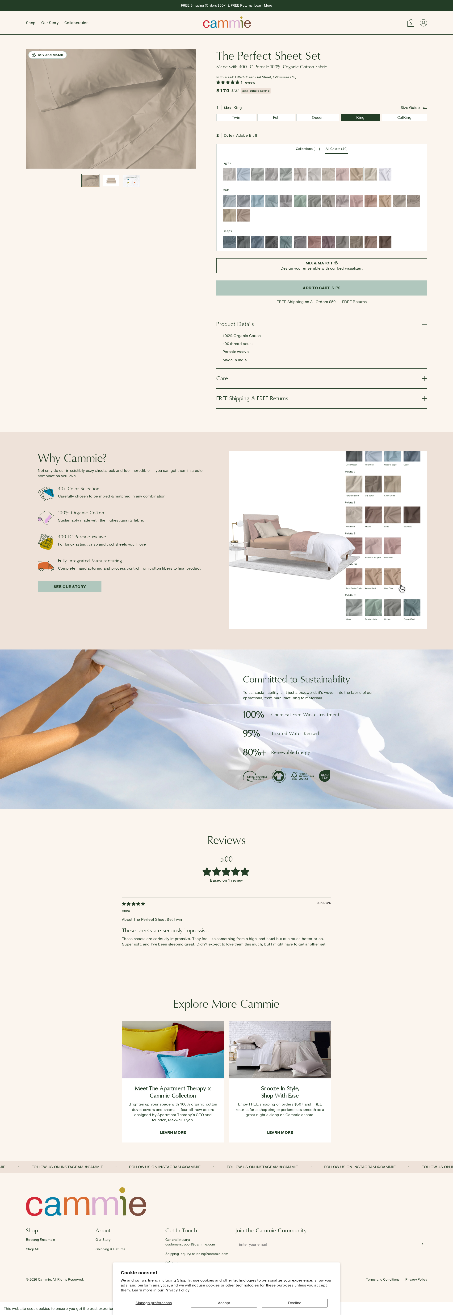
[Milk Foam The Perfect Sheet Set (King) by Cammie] (328, 174)
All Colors (337, 149)
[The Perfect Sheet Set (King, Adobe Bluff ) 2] (111, 180)
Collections (308, 149)
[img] (133, 904)
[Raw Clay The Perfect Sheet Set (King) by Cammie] (385, 201)
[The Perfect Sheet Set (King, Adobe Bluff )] (131, 180)
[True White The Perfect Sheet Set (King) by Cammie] (385, 174)
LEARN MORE (173, 1132)
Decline (294, 1303)
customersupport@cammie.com (190, 1244)
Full (276, 117)
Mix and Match (50, 55)
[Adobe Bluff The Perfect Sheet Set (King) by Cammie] (357, 174)
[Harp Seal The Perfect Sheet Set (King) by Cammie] (258, 174)
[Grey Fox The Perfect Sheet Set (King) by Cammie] (328, 201)
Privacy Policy (176, 1290)
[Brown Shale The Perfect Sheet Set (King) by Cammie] (413, 201)
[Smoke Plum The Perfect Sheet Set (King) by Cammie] (328, 242)
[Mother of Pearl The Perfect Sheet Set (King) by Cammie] (300, 174)
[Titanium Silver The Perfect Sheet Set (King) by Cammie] (286, 201)
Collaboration (76, 23)
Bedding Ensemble (40, 1240)
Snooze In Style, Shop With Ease (280, 1092)
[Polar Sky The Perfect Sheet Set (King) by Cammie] (243, 174)
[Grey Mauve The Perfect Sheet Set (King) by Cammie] (343, 201)
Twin (236, 117)
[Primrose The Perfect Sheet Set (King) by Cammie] (357, 201)
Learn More (263, 6)
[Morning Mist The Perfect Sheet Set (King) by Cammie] (229, 201)
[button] (410, 23)
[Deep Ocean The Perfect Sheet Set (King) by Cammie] (243, 242)
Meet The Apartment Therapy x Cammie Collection (173, 1092)
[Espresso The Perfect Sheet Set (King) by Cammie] (385, 242)
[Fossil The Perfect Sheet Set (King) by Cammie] (229, 174)
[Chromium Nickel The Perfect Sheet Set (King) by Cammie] (300, 242)
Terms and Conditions (383, 1280)
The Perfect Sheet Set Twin (158, 919)
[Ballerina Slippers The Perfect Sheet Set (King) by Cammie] (343, 174)
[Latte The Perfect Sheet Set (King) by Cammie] (243, 215)
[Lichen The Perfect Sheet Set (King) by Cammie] (314, 201)
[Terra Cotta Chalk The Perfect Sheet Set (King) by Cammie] (371, 201)
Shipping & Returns (110, 1249)
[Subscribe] (421, 1244)
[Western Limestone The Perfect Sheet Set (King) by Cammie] (399, 201)
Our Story (50, 23)
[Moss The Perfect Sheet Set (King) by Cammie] (286, 174)
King (360, 117)
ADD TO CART (321, 288)
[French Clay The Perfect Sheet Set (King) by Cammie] (314, 174)
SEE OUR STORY (70, 586)
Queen (318, 117)
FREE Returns (354, 302)
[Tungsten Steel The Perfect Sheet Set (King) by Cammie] (272, 242)
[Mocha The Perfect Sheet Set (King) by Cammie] (371, 242)
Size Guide (410, 107)
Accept (224, 1303)
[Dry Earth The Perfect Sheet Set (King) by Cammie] (357, 242)
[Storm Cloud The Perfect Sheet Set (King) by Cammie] (229, 242)
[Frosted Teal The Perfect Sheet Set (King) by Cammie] (286, 242)
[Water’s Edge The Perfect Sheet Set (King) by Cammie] (258, 201)
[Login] (423, 23)
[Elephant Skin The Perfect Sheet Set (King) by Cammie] (343, 242)
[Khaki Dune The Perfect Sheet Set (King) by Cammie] (229, 215)
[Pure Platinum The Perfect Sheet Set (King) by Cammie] (272, 174)
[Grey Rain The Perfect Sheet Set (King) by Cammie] (243, 201)
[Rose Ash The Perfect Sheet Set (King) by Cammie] (314, 242)
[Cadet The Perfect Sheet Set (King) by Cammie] (258, 242)
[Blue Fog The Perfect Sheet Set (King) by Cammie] (272, 201)
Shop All (32, 1249)
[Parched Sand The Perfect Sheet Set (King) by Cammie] (371, 174)
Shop (30, 23)
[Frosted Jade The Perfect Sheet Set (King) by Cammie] (300, 201)
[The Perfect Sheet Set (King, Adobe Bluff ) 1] (90, 181)
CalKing (404, 117)
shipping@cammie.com (210, 1254)
